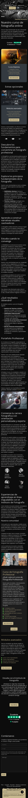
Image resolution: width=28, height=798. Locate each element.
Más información (14, 77)
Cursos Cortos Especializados (10, 657)
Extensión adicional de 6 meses (14, 114)
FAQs (2, 784)
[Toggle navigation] (18, 8)
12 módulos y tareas (9, 608)
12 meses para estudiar (10, 616)
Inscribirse (12, 8)
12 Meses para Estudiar (14, 72)
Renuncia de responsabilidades (14, 786)
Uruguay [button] (8, 5)
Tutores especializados (14, 113)
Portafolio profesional (9, 611)
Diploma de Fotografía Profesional (13, 618)
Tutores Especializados (8, 659)
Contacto (15, 5)
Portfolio (19, 389)
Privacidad (12, 784)
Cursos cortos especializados (14, 111)
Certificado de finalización (14, 116)
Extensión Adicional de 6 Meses (10, 661)
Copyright (7, 784)
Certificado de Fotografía (14, 74)
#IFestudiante (4, 551)
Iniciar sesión (21, 5)
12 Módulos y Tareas (14, 69)
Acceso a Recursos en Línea (14, 71)
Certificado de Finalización (9, 662)
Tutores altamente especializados (12, 610)
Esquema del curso (20, 19)
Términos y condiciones (21, 784)
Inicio (2, 16)
